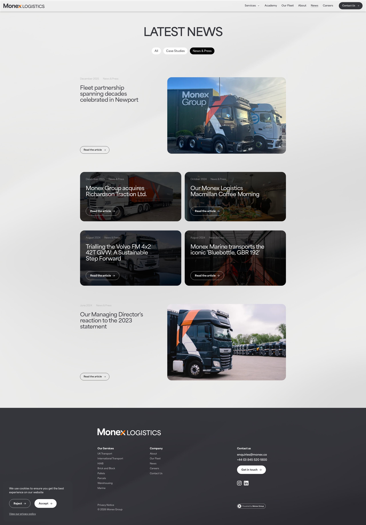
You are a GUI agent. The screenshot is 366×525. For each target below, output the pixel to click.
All (156, 51)
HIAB (100, 463)
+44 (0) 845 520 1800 (252, 459)
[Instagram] (239, 483)
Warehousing (105, 483)
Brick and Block (106, 468)
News (153, 463)
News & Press (202, 51)
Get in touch (249, 470)
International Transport (110, 458)
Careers (154, 468)
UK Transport (105, 454)
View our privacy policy (22, 514)
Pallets (101, 473)
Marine (102, 488)
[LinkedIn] (246, 483)
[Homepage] (23, 6)
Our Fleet (155, 458)
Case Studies (175, 51)
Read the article (93, 150)
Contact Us (348, 6)
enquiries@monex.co (252, 454)
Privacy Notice (106, 505)
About (153, 454)
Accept (43, 503)
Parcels (102, 478)
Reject (18, 503)
